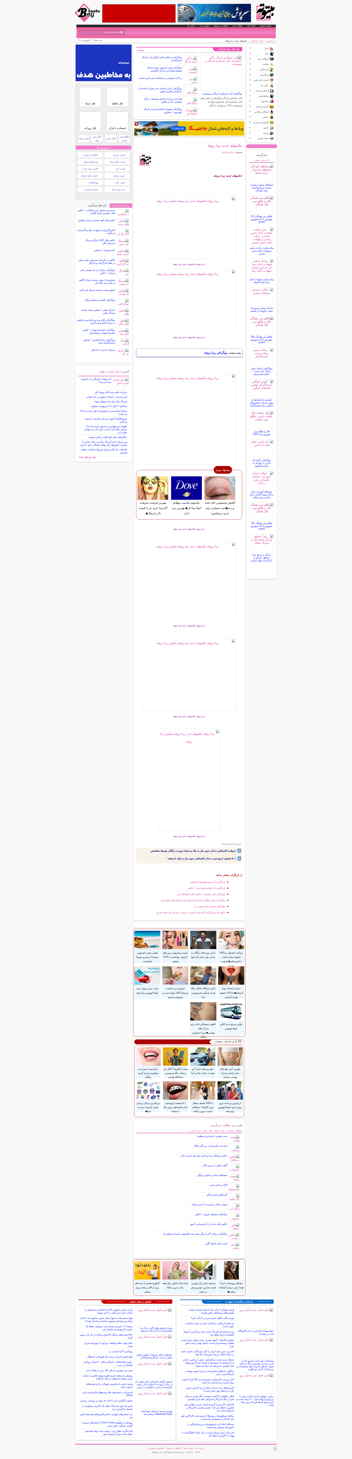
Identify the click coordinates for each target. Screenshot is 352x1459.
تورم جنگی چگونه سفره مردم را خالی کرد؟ (212, 1318)
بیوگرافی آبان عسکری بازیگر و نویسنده (222, 93)
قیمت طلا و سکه (117, 162)
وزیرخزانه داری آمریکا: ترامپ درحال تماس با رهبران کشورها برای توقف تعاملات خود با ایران (103, 443)
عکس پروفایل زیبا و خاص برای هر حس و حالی (203, 1155)
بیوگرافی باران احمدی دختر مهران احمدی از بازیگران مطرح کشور (160, 90)
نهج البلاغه (93, 182)
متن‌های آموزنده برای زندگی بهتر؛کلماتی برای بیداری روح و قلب (262, 494)
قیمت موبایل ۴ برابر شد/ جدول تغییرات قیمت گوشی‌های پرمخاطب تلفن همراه (211, 1311)
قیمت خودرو (119, 155)
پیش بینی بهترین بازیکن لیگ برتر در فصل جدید (109, 1370)
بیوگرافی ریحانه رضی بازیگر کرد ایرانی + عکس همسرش (262, 371)
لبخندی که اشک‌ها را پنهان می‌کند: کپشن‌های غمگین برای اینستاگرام (261, 402)
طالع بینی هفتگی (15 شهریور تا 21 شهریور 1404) (261, 526)
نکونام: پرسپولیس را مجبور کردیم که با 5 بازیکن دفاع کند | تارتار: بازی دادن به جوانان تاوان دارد (105, 429)
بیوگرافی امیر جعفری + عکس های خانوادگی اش (201, 894)
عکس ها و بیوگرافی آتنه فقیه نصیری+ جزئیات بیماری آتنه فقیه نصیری (191, 912)
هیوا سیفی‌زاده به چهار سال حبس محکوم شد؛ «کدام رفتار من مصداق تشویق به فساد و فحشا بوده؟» (106, 1319)
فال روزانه (90, 128)
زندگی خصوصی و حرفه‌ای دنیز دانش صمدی (160, 78)
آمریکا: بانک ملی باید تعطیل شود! (110, 401)
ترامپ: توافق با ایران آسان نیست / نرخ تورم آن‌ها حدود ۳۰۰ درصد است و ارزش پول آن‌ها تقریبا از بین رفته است (255, 1400)
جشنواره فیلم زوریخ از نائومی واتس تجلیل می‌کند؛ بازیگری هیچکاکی (154, 1356)
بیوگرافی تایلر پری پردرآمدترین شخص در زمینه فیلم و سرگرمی (96, 321)
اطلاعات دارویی (90, 155)
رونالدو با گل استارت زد (121, 1351)
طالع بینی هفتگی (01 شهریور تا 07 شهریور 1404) (261, 219)
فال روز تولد (97, 138)
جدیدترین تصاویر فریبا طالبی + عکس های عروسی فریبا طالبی (96, 211)
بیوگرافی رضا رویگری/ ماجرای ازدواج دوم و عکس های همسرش (193, 900)
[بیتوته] (88, 21)
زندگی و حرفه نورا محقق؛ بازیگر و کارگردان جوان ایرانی (261, 557)
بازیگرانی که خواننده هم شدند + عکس (207, 888)
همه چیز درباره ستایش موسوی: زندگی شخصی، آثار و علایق (162, 100)
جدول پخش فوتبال (89, 175)
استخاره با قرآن (117, 128)
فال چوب (110, 138)
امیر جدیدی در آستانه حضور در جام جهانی (106, 396)
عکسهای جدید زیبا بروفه (224, 145)
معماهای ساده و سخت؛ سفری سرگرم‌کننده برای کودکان (261, 187)
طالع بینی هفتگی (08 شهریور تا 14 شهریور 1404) (261, 339)
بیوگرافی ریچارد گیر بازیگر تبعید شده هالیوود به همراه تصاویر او (195, 1233)
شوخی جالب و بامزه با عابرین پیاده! (209, 1204)
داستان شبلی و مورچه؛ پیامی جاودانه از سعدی (261, 309)
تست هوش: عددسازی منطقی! (212, 1136)
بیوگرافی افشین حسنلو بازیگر (100, 300)
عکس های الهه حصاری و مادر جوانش (96, 220)
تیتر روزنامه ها (118, 189)
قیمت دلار (120, 168)
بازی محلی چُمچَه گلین (216, 1243)
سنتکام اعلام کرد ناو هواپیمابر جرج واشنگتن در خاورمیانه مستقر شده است (210, 1426)
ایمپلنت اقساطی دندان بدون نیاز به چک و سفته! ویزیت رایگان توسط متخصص (193, 850)
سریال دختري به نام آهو (103, 349)
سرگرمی (270, 40)
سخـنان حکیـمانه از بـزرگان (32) (210, 1145)
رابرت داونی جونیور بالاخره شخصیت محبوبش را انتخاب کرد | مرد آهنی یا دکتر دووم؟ (109, 1311)
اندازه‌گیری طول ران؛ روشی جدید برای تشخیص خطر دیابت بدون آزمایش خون (109, 1432)
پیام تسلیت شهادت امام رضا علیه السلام (262, 281)
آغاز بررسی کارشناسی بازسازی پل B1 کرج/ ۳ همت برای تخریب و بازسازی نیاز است (208, 1381)
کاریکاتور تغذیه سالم (217, 1194)
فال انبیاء (90, 103)
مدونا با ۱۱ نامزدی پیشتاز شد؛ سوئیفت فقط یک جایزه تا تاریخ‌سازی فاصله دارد (109, 1328)
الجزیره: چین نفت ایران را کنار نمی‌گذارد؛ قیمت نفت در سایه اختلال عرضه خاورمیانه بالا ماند (207, 1353)
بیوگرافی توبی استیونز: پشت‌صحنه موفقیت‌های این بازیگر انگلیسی (164, 69)
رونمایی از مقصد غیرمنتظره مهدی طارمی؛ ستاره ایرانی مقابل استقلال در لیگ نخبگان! (108, 1377)
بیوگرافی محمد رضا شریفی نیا (210, 906)
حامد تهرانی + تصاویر (104, 250)
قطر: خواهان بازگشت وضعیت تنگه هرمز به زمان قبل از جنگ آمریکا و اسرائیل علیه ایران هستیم (209, 1398)
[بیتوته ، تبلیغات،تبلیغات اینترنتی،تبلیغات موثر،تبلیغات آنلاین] (139, 13)
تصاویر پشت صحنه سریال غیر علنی (97, 290)
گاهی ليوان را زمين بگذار (214, 1165)
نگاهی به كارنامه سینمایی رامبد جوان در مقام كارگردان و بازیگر (96, 261)
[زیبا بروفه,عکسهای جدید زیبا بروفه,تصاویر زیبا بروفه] (189, 227)
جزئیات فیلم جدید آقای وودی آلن (111, 392)
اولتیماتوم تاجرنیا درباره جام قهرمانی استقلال (110, 1356)
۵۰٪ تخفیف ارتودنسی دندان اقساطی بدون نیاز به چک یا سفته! (201, 858)
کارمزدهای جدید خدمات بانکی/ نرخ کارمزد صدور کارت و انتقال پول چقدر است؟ (210, 1389)
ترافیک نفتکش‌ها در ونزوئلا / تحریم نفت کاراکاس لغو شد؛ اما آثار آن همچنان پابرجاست (207, 1417)
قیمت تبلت (120, 182)
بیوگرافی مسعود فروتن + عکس (211, 1214)
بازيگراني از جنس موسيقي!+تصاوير (208, 881)
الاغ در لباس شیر (218, 1184)
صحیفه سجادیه (91, 189)
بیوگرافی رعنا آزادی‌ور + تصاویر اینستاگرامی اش (99, 341)
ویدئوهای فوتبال (90, 162)
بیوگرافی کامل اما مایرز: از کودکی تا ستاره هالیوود (262, 463)
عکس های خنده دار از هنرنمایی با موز (208, 1224)
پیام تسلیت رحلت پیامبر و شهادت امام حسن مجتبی (262, 250)
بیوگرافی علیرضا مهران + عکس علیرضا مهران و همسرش (98, 331)
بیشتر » (140, 50)
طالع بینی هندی (124, 138)
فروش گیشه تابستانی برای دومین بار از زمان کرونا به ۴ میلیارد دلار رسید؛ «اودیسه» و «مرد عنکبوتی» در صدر (153, 1384)
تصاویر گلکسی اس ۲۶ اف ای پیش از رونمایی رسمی (106, 1400)
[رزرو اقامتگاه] (189, 128)
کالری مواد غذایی (90, 168)
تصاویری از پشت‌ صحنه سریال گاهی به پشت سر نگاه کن (97, 281)
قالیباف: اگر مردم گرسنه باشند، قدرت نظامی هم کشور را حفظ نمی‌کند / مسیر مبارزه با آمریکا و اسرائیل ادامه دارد (209, 1407)
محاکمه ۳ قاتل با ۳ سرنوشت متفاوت (108, 406)
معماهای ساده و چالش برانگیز (212, 1175)
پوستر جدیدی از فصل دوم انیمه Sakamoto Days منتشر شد (157, 1412)
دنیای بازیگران (257, 40)
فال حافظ (117, 103)
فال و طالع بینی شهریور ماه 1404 (262, 433)
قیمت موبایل (119, 175)
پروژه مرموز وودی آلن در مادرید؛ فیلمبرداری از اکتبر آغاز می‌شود (156, 1329)
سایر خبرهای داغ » (87, 457)
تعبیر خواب (83, 138)
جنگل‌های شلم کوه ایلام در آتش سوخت (107, 437)
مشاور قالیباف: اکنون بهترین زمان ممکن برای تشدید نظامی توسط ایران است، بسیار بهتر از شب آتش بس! (207, 1343)
